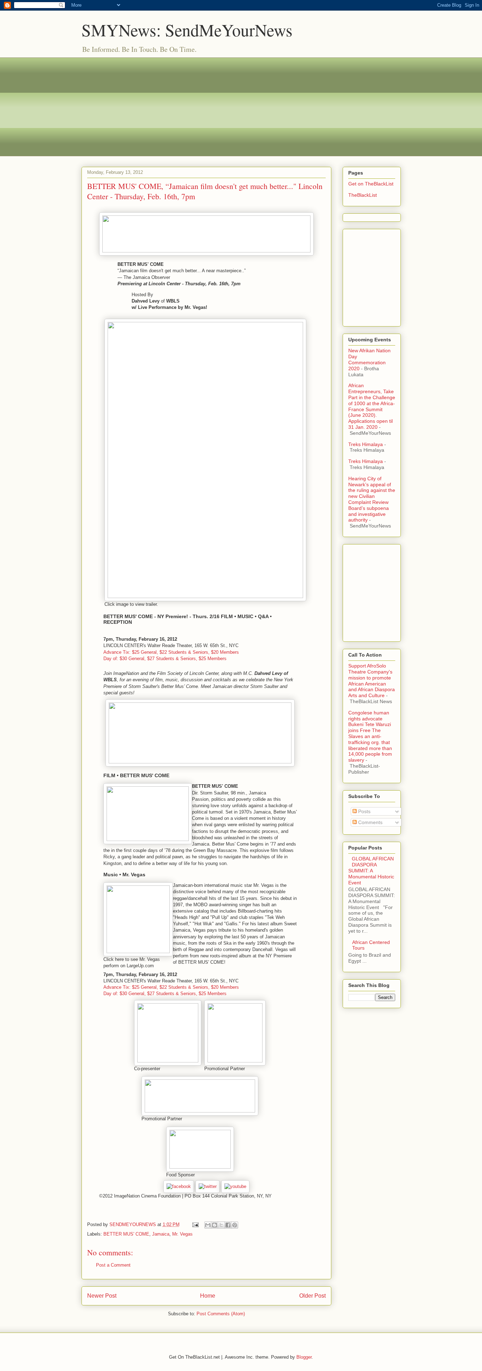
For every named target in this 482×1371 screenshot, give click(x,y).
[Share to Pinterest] (234, 1225)
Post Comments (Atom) (221, 1313)
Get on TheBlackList (370, 184)
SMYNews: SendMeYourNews (187, 29)
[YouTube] (235, 1186)
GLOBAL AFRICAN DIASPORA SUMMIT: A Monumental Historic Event (371, 870)
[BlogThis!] (214, 1225)
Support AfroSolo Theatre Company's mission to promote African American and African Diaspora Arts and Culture (371, 680)
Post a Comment (113, 1265)
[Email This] (207, 1225)
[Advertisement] (241, 106)
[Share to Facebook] (227, 1225)
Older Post (312, 1296)
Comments (369, 822)
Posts (363, 811)
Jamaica (160, 1234)
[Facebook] (178, 1186)
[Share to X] (221, 1225)
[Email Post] (195, 1224)
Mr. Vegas (182, 1234)
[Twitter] (207, 1186)
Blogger (304, 1357)
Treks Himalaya (365, 444)
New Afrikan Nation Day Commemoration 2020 (369, 359)
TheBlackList (362, 195)
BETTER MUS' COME (126, 1234)
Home (207, 1296)
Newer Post (101, 1296)
